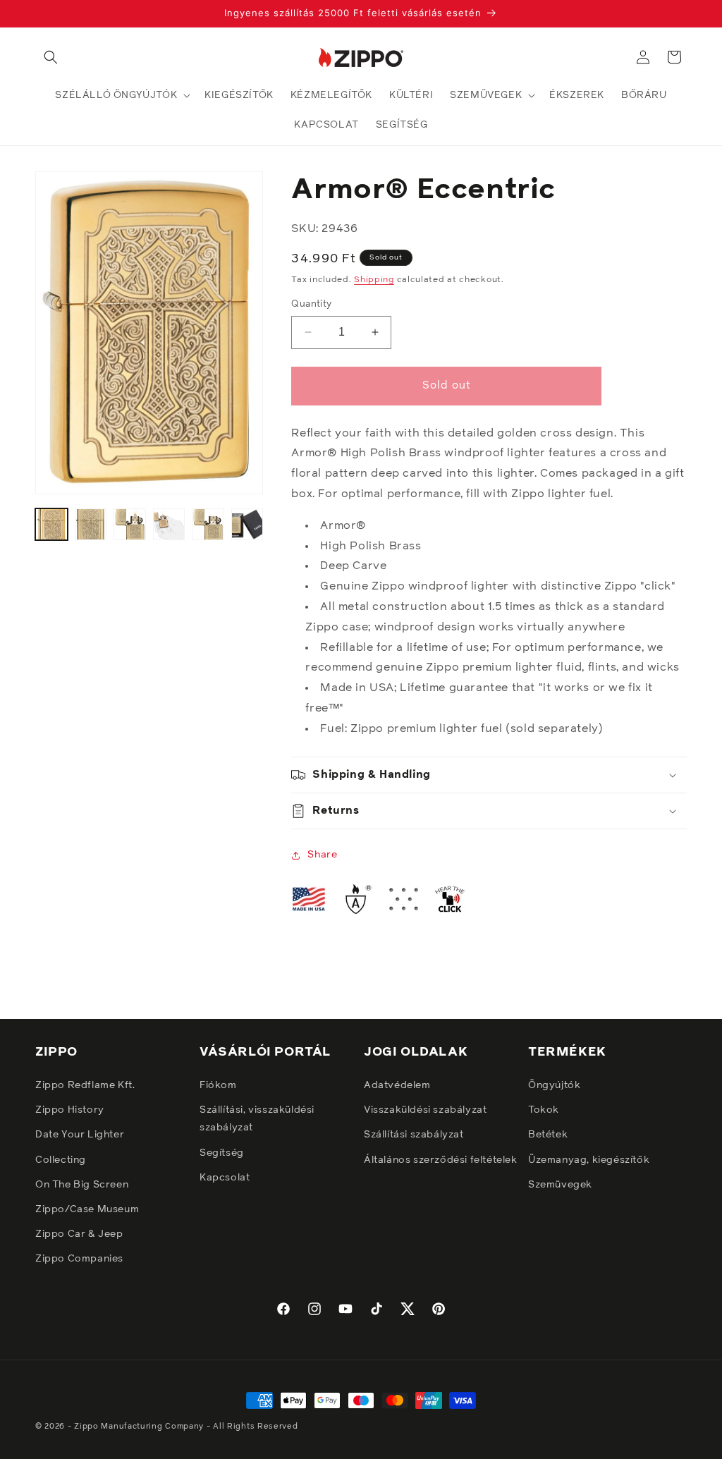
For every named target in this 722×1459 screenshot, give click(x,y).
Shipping (374, 280)
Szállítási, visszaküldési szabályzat (257, 1119)
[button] (50, 57)
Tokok (543, 1110)
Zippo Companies (79, 1259)
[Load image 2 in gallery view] (91, 524)
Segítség (222, 1153)
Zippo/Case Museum (87, 1209)
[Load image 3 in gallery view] (130, 524)
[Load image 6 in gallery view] (247, 524)
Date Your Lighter (79, 1135)
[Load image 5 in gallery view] (208, 524)
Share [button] (322, 855)
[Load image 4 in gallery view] (169, 524)
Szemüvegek (560, 1185)
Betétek (548, 1135)
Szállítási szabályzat (414, 1135)
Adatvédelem (397, 1085)
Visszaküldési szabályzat (425, 1110)
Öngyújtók (554, 1085)
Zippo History (69, 1110)
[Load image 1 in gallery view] (51, 524)
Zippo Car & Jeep (79, 1234)
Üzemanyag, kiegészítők (588, 1160)
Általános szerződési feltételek (441, 1160)
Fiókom (218, 1085)
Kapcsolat (225, 1178)
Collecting (60, 1160)
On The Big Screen (81, 1185)
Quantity (311, 304)
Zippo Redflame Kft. (85, 1085)
